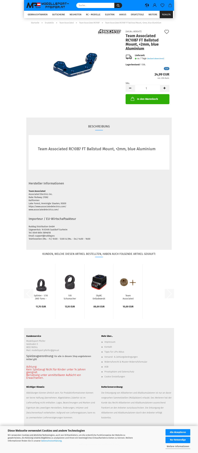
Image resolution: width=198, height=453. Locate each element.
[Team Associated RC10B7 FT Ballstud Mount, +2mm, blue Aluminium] (75, 65)
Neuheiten (75, 14)
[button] (147, 5)
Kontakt (108, 347)
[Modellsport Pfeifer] (49, 5)
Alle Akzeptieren (178, 432)
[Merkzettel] (162, 5)
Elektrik (110, 14)
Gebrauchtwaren (37, 14)
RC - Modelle (93, 14)
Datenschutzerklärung (51, 441)
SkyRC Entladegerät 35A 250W (99, 297)
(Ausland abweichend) (155, 59)
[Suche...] (118, 5)
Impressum (109, 342)
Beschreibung (99, 126)
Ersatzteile (137, 14)
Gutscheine (58, 14)
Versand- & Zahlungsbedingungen (121, 357)
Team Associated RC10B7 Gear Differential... (128, 297)
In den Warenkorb (147, 99)
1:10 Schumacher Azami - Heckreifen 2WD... (70, 297)
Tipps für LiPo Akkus (114, 352)
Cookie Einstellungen (114, 376)
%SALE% (166, 14)
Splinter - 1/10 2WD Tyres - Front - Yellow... (40, 297)
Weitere (152, 14)
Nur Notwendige (178, 440)
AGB (106, 366)
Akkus (122, 14)
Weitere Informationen (178, 446)
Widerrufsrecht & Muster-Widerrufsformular (125, 362)
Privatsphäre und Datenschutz (119, 371)
